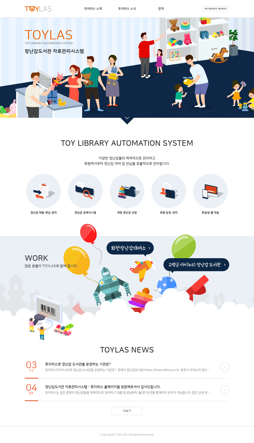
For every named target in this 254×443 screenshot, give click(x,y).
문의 (161, 8)
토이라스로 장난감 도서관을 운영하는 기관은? (78, 364)
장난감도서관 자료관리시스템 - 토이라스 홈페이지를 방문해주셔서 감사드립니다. (103, 387)
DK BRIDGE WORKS (216, 8)
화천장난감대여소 (130, 248)
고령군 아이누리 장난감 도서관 (196, 265)
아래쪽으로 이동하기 (127, 119)
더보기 (224, 367)
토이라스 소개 (93, 8)
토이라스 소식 (127, 8)
